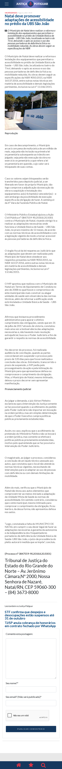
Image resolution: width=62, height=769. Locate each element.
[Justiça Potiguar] (18, 765)
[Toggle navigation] (6, 4)
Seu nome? (12, 683)
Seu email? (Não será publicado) (23, 696)
